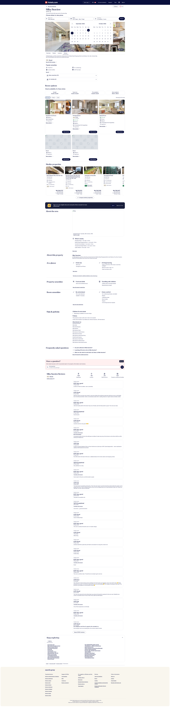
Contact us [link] (64, 680)
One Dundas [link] (50, 650)
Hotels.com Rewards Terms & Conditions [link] (100, 686)
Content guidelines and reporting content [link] (101, 683)
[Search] (122, 367)
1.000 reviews (50, 378)
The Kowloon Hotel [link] (52, 651)
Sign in (123, 2)
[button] (75, 30)
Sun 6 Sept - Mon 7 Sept (78, 19)
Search (122, 18)
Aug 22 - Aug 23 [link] (54, 93)
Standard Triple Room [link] (90, 653)
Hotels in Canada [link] (48, 691)
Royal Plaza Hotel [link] (89, 656)
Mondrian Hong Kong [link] (89, 655)
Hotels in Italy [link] (48, 682)
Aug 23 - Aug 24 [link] (74, 93)
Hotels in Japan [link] (48, 680)
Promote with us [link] (81, 683)
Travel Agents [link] (80, 686)
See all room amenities (78, 304)
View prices (66, 132)
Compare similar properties (86, 197)
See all (47, 72)
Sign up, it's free (120, 205)
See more (75, 251)
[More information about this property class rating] (50, 11)
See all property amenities (79, 287)
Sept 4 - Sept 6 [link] (115, 93)
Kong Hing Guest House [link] (90, 654)
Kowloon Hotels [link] (59, 663)
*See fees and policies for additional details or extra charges (84, 275)
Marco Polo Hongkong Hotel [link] (54, 645)
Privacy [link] (96, 678)
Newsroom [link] (80, 679)
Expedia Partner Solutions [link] (83, 681)
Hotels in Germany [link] (48, 687)
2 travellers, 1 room (101, 19)
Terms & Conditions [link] (98, 676)
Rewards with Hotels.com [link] (116, 682)
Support (110, 2)
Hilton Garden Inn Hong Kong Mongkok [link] (93, 648)
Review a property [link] (65, 682)
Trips (115, 2)
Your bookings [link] (64, 676)
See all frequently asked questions (80, 354)
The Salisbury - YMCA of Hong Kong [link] (93, 645)
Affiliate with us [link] (81, 677)
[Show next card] (124, 181)
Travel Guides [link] (113, 680)
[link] (121, 6)
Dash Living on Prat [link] (89, 647)
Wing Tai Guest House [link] (53, 647)
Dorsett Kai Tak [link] (51, 644)
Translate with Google (78, 432)
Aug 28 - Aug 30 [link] (95, 93)
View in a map (76, 234)
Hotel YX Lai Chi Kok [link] (52, 654)
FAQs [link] (63, 678)
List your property (102, 2)
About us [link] (113, 676)
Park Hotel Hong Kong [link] (52, 648)
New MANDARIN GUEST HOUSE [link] (92, 644)
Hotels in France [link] (48, 684)
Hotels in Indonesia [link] (49, 678)
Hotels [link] (47, 663)
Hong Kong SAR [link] (52, 663)
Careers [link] (112, 678)
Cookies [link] (96, 680)
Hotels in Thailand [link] (48, 689)
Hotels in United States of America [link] (52, 676)
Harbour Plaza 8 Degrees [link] (90, 649)
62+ (122, 49)
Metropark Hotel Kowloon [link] (53, 657)
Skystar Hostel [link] (51, 659)
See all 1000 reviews (79, 632)
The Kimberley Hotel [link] (89, 657)
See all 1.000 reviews (50, 62)
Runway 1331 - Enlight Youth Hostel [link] (92, 650)
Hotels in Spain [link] (48, 693)
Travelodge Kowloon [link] (52, 655)
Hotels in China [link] (48, 695)
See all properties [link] (52, 6)
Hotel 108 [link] (50, 649)
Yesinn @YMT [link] (88, 651)
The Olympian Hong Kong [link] (53, 656)
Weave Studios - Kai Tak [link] (53, 653)
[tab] (50, 641)
